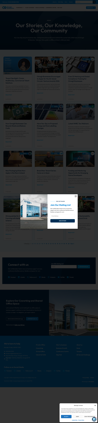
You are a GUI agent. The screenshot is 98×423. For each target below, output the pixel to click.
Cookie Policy (75, 420)
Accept (66, 416)
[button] (95, 405)
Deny (77, 416)
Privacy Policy (81, 420)
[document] (49, 211)
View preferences (89, 416)
